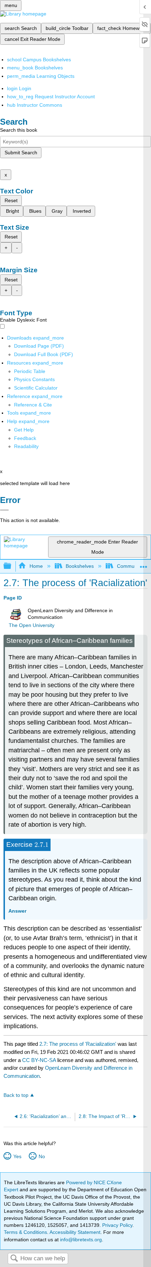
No (42, 1156)
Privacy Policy (117, 1225)
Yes (17, 1156)
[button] (25, 438)
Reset (11, 200)
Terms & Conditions (25, 1232)
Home (36, 566)
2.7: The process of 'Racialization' (77, 1044)
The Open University (31, 625)
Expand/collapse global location (143, 564)
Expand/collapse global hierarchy (12, 566)
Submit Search (21, 152)
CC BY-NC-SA (39, 1060)
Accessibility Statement (75, 1232)
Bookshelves (79, 566)
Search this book (18, 130)
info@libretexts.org (80, 1239)
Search (14, 1258)
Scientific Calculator (36, 388)
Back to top (16, 1095)
